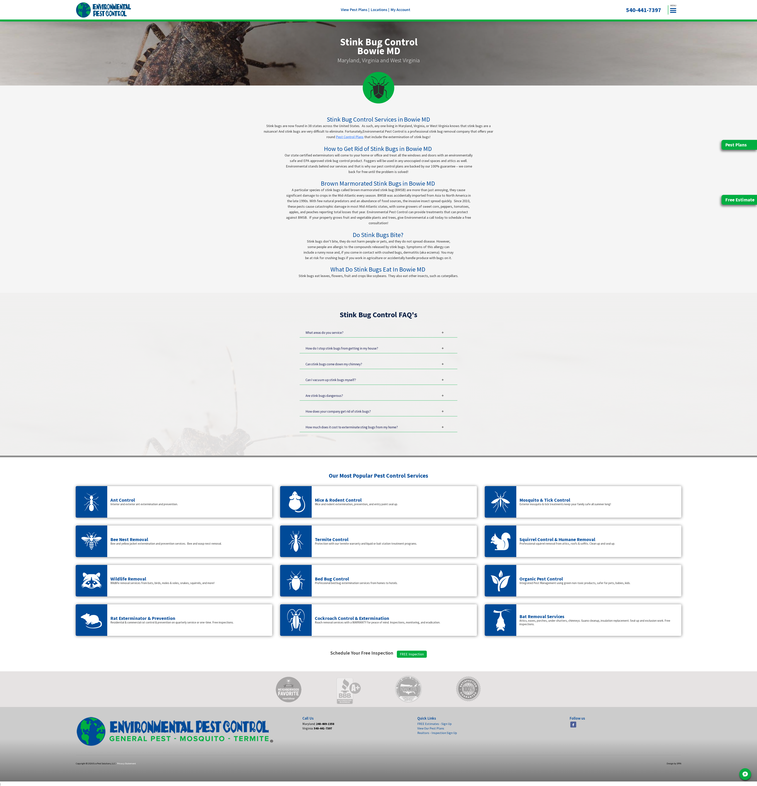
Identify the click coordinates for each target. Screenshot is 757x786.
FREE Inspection (412, 654)
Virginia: (317, 728)
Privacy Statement (126, 763)
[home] (103, 10)
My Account (400, 9)
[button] (674, 10)
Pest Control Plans (350, 137)
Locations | (380, 9)
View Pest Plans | (355, 9)
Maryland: (318, 724)
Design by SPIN (674, 763)
